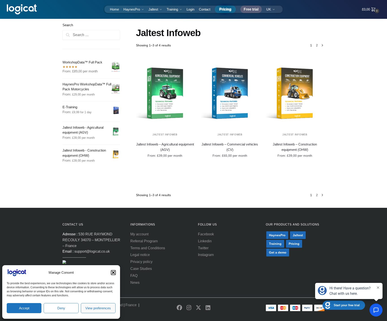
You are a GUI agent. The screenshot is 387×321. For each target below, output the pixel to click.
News (135, 282)
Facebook (206, 234)
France (131, 305)
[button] (113, 272)
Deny (61, 308)
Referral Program (144, 241)
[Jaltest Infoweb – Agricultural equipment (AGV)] (165, 93)
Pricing (294, 243)
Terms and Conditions (147, 248)
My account (139, 234)
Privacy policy (141, 262)
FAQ (134, 276)
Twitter (203, 248)
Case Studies (141, 269)
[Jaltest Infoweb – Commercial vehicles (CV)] (230, 93)
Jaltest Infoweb (165, 134)
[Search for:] (91, 35)
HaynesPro (277, 235)
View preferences (98, 308)
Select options (161, 167)
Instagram (206, 255)
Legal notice (140, 255)
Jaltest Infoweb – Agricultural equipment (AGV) (165, 147)
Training (275, 243)
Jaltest (298, 235)
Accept (24, 308)
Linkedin (205, 241)
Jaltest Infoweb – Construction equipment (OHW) (295, 147)
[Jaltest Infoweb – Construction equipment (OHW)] (295, 93)
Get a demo (277, 252)
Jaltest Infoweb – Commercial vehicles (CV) (230, 147)
